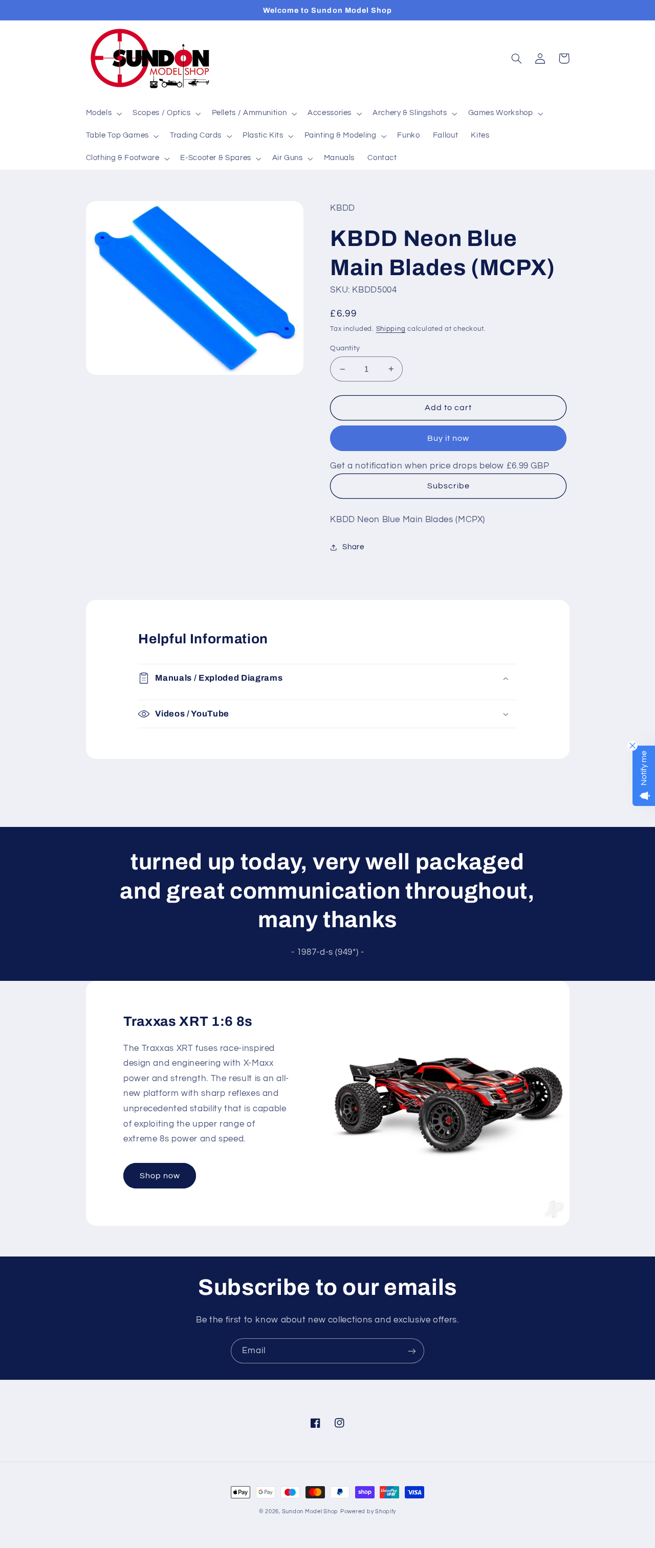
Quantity (345, 348)
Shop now (160, 1176)
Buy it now (448, 438)
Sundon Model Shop (310, 1511)
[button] (102, 113)
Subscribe (448, 486)
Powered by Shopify (368, 1511)
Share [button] (353, 547)
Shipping (391, 329)
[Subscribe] (412, 1350)
